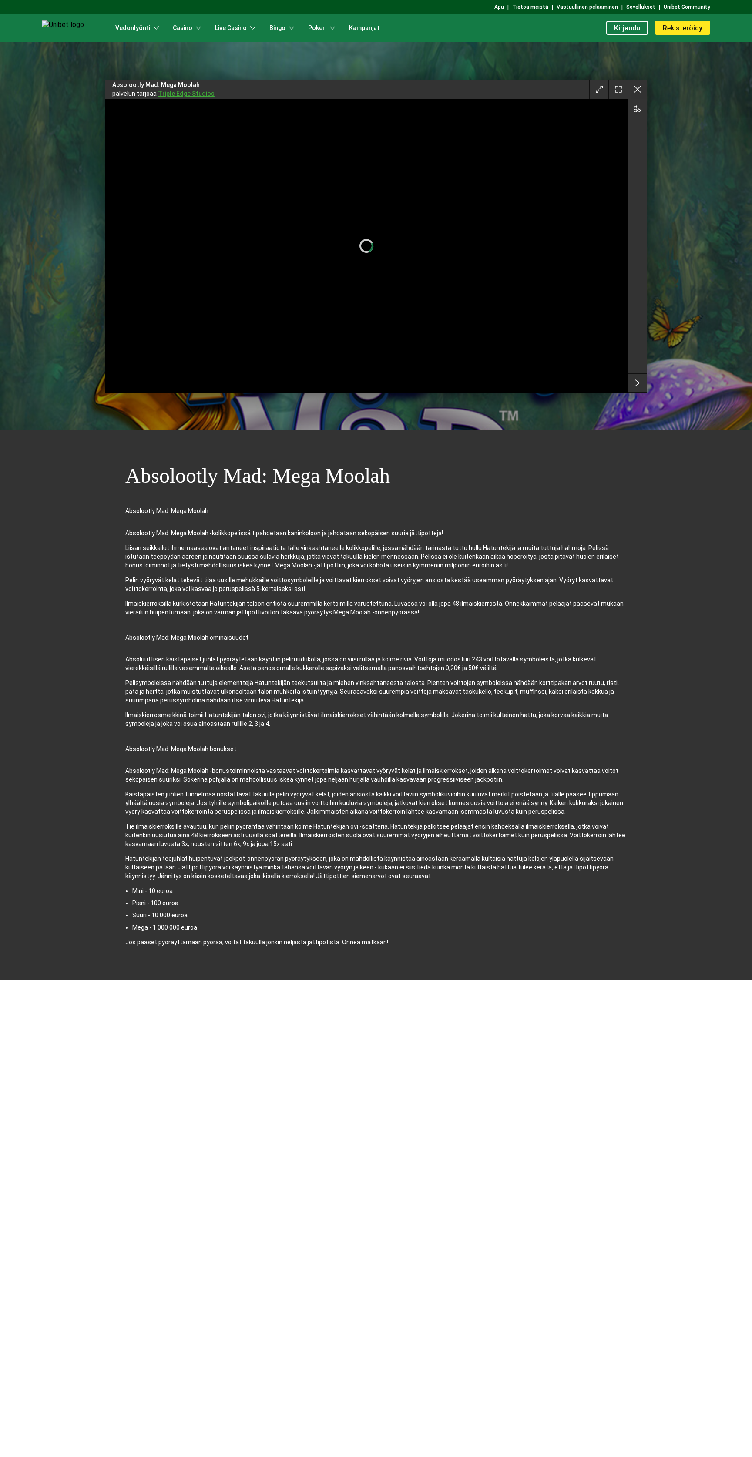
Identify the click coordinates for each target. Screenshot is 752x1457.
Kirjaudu (627, 28)
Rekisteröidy (682, 28)
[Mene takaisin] (637, 89)
